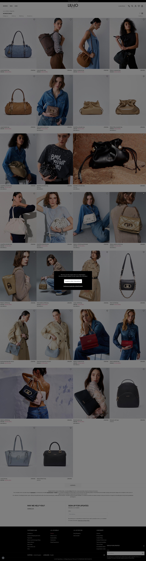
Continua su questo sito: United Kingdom (73, 286)
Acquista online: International (73, 281)
